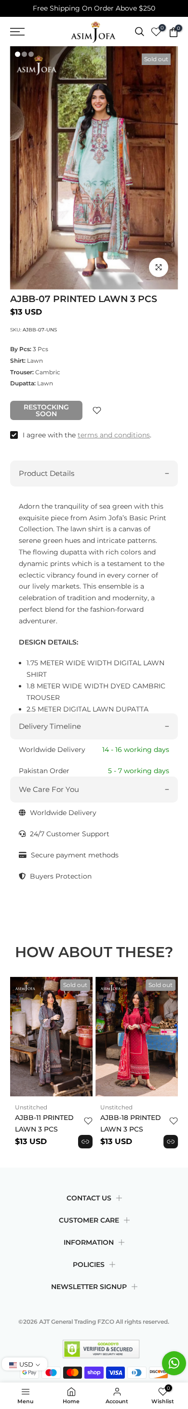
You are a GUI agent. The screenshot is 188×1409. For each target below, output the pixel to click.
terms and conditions (114, 435)
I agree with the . (87, 435)
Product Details (46, 473)
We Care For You (49, 789)
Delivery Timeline (50, 726)
